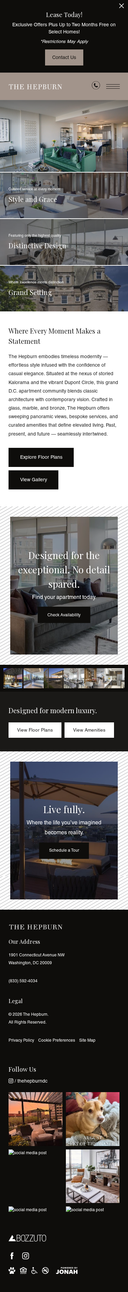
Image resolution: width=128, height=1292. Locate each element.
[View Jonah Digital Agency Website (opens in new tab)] (66, 1270)
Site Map (87, 1040)
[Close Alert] (121, 7)
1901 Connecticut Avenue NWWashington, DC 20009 (37, 959)
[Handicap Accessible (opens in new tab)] (34, 1270)
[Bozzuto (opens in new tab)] (27, 1238)
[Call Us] (96, 86)
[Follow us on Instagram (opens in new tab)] (25, 1256)
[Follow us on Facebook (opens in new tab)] (12, 1256)
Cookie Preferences (56, 1040)
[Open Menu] (113, 86)
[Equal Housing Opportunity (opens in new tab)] (23, 1270)
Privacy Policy (21, 1040)
